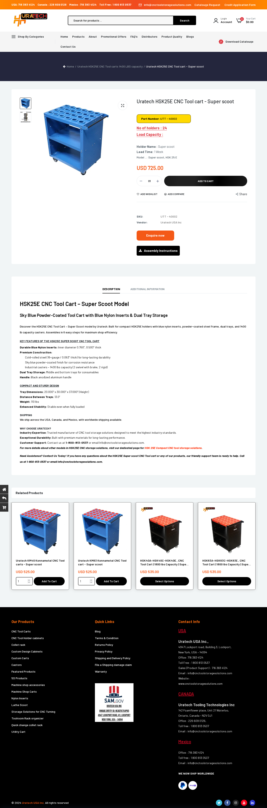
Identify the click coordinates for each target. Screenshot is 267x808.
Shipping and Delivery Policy (112, 658)
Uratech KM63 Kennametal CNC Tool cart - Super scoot (102, 562)
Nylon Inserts (19, 698)
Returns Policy (104, 644)
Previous (42, 139)
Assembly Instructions (161, 250)
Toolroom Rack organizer (27, 718)
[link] (61, 513)
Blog (98, 631)
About (93, 36)
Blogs (190, 36)
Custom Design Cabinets (27, 651)
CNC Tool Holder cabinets (27, 638)
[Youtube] (244, 803)
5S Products (19, 678)
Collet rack (18, 644)
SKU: (140, 216)
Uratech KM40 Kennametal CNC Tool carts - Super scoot (40, 562)
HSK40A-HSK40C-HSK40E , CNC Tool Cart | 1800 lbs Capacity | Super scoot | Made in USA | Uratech (163, 562)
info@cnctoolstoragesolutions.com (167, 4)
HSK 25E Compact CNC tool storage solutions (173, 448)
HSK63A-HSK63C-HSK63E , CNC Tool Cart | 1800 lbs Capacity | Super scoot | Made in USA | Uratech (225, 562)
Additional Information (147, 289)
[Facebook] (227, 803)
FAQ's (133, 36)
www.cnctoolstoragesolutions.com (200, 683)
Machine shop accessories (28, 685)
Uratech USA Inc (33, 802)
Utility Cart (18, 731)
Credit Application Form (240, 4)
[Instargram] (236, 803)
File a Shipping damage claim (113, 665)
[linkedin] (252, 803)
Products (78, 36)
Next (126, 139)
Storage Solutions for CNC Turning (33, 711)
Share (243, 194)
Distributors (149, 36)
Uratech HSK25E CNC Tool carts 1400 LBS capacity (110, 66)
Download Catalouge (239, 41)
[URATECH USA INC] (31, 20)
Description (111, 289)
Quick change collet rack (27, 725)
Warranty (101, 671)
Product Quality (171, 36)
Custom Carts (20, 658)
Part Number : (150, 118)
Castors (16, 665)
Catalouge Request (207, 4)
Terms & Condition (106, 638)
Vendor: (142, 222)
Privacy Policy (103, 651)
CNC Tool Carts (21, 631)
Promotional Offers (113, 36)
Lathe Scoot (19, 705)
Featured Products (23, 671)
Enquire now (155, 235)
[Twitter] (219, 803)
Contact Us (68, 46)
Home (64, 36)
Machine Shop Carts (24, 691)
